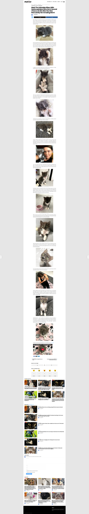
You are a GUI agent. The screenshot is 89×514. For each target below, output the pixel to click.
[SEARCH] (62, 2)
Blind (56, 397)
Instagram (52, 342)
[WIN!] (40, 478)
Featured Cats (49, 1)
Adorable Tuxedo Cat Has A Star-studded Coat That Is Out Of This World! (57, 388)
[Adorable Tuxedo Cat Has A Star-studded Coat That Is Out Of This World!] (58, 383)
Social (45, 386)
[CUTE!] (26, 380)
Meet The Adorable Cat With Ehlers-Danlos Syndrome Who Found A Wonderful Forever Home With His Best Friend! (58, 501)
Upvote (37, 365)
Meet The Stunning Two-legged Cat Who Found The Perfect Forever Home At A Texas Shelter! (30, 501)
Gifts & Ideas (55, 1)
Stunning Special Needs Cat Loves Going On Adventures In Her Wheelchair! (30, 399)
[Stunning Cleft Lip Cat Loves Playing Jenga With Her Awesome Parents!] (30, 383)
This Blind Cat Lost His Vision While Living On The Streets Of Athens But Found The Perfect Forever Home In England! (58, 400)
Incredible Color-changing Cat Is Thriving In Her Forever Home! (43, 399)
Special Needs (26, 386)
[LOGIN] (64, 2)
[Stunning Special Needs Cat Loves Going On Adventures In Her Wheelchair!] (30, 394)
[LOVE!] (25, 380)
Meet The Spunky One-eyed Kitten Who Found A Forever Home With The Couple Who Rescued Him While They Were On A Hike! (44, 487)
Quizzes (58, 1)
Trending (52, 380)
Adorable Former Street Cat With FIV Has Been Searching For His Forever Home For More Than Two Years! (44, 388)
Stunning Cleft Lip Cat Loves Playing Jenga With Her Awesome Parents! (30, 388)
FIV (43, 386)
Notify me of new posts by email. (31, 472)
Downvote (52, 365)
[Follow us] (61, 2)
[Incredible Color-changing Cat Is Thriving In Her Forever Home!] (44, 394)
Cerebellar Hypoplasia (28, 396)
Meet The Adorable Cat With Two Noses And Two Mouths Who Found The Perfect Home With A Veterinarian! (44, 501)
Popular (25, 478)
